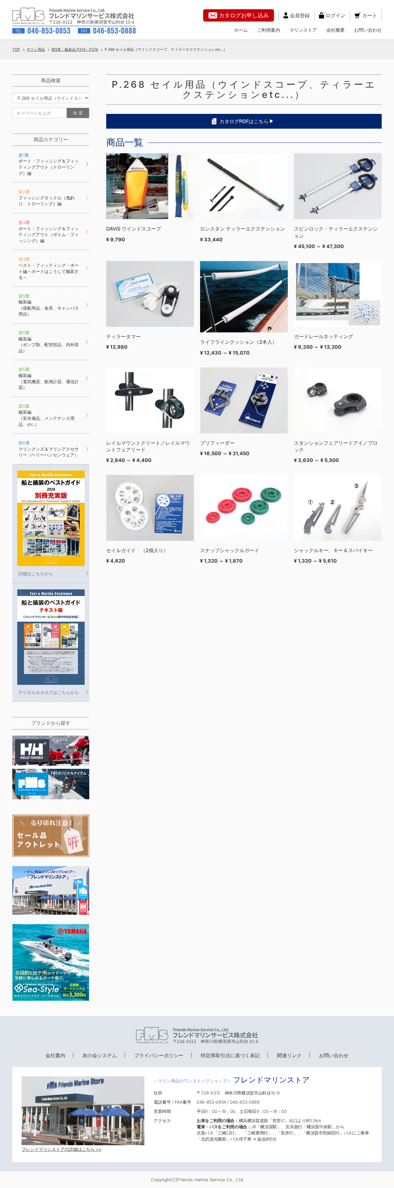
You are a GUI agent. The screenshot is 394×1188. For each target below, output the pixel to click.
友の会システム (99, 1055)
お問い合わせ (368, 30)
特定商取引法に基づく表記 (230, 1055)
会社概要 (335, 30)
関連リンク (289, 1055)
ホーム (241, 30)
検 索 (78, 112)
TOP (16, 49)
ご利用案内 (268, 30)
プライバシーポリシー (158, 1055)
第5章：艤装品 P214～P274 (74, 49)
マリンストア (303, 30)
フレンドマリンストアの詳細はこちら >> (62, 1149)
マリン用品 (35, 49)
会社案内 (55, 1055)
